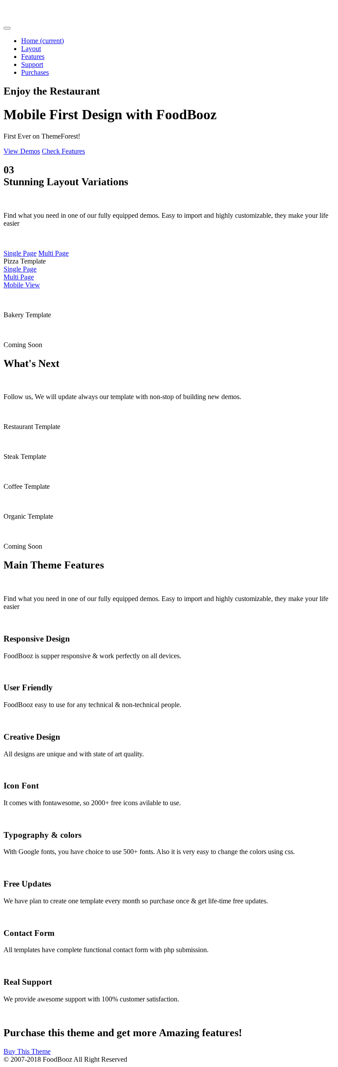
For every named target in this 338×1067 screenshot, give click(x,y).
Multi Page (53, 253)
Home (42, 40)
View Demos (22, 151)
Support (32, 64)
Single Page (20, 253)
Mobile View (22, 285)
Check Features (63, 151)
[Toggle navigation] (7, 28)
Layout (31, 48)
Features (32, 56)
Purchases (35, 72)
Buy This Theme (27, 1051)
